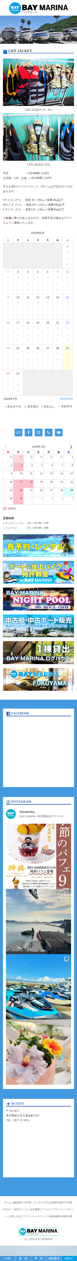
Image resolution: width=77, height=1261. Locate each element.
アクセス (46, 1209)
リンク (24, 1209)
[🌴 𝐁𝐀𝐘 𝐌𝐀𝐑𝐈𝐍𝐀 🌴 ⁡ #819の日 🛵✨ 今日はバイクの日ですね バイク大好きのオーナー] (38, 986)
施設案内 (18, 1202)
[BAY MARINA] (38, 8)
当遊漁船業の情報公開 (60, 1216)
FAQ (47, 1202)
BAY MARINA (44, 1239)
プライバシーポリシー (35, 1216)
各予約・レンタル (33, 1202)
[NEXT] (70, 446)
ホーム (7, 1202)
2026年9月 (66, 398)
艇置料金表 (57, 1202)
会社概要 (35, 1209)
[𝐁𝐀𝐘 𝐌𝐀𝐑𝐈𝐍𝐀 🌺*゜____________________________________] (38, 856)
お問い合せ (15, 1216)
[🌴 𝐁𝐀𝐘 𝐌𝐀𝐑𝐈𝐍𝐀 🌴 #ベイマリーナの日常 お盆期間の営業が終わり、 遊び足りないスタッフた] (38, 921)
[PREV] (6, 446)
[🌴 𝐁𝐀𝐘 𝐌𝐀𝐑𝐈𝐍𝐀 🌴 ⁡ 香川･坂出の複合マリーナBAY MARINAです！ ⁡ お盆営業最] (38, 1052)
